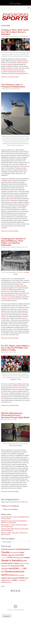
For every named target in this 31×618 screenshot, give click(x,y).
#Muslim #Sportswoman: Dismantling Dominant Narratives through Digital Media (15, 415)
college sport (11, 555)
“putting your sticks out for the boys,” (11, 298)
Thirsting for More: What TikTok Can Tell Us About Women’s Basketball (15, 31)
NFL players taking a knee (18, 384)
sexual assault (12, 578)
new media (21, 568)
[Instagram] (14, 590)
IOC (6, 566)
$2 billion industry (7, 180)
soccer (21, 577)
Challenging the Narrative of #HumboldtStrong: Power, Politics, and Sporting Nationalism (13, 241)
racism (4, 574)
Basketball (26, 549)
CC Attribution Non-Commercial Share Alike (15, 609)
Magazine (22, 206)
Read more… (25, 502)
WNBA (14, 580)
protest (17, 571)
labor (9, 566)
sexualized (4, 71)
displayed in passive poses (14, 70)
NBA (10, 568)
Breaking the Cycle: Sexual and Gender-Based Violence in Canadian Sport (14, 521)
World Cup (8, 582)
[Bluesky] (12, 590)
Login (3, 586)
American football (15, 549)
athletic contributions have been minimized (13, 68)
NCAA (15, 568)
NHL (2, 572)
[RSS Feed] (16, 590)
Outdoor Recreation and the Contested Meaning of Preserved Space (15, 517)
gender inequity (13, 563)
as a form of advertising (10, 200)
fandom (21, 557)
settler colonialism (19, 575)
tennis (7, 580)
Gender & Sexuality (11, 560)
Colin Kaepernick (14, 552)
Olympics (8, 571)
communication (4, 557)
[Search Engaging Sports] (19, 590)
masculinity (14, 565)
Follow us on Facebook (10, 506)
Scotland (11, 575)
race (22, 571)
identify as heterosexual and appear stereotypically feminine (14, 72)
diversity (17, 557)
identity (3, 566)
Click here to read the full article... (10, 77)
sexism (4, 577)
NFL (25, 568)
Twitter (11, 580)
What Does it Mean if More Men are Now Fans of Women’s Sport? (14, 533)
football (27, 557)
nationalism (4, 569)
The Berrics (11, 209)
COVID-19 (11, 557)
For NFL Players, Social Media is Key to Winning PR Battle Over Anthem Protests (15, 347)
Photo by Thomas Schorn (15, 445)
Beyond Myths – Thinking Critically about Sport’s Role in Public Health (14, 525)
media (21, 565)
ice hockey (26, 563)
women (18, 580)
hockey (21, 563)
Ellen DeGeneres (10, 295)
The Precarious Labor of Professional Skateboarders (13, 85)
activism (4, 549)
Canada (5, 552)
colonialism (20, 555)
